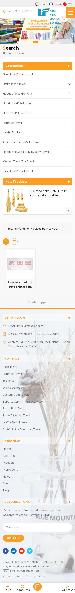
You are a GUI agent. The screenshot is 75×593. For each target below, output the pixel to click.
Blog (6, 490)
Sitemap (8, 576)
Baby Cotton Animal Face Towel (23, 401)
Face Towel (10, 366)
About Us (9, 455)
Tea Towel (9, 380)
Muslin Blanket (12, 132)
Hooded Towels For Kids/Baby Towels (26, 152)
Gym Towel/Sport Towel (18, 74)
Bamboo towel (12, 373)
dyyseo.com (58, 566)
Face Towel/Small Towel (18, 171)
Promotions (10, 469)
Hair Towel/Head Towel (17, 113)
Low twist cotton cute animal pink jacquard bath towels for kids (20, 285)
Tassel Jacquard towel (17, 415)
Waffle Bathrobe (13, 387)
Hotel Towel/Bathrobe (17, 103)
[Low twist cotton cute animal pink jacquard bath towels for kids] (20, 264)
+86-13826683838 (23, 11)
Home (9, 52)
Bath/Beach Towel (14, 84)
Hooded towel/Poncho (17, 93)
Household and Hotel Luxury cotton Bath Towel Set (48, 193)
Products (8, 462)
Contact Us (10, 483)
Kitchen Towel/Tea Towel (18, 161)
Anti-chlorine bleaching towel (22, 429)
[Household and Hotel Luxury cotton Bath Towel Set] (16, 201)
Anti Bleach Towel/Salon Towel (22, 142)
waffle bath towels (15, 422)
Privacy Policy (35, 576)
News (6, 476)
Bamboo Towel (12, 122)
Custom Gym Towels (16, 394)
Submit (11, 538)
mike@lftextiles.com (30, 326)
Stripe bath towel (14, 408)
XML (19, 576)
